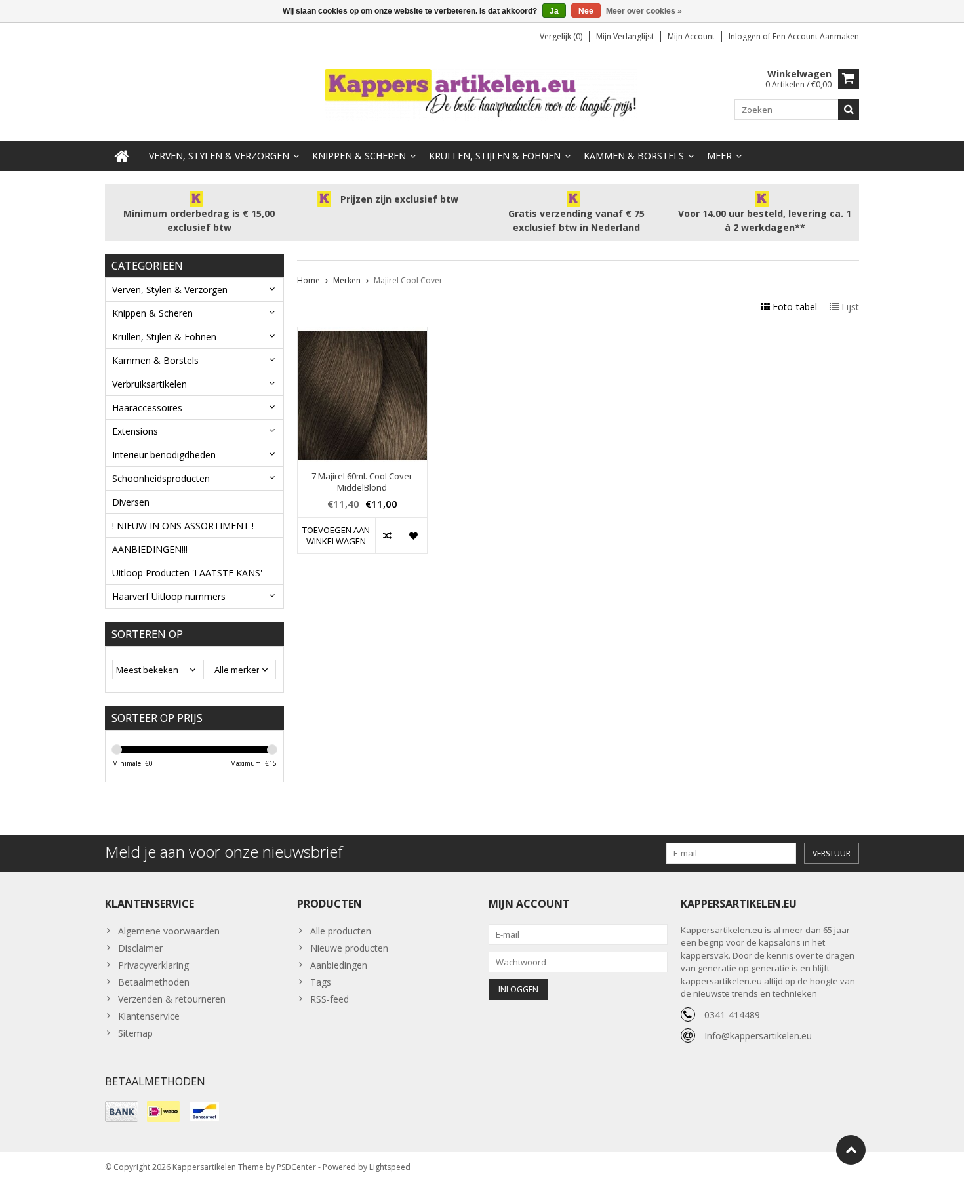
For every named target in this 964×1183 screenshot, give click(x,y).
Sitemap (135, 1033)
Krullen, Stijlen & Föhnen (495, 156)
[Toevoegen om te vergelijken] (388, 535)
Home (308, 280)
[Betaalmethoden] (121, 1111)
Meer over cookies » (644, 11)
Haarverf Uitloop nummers (169, 596)
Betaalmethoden (154, 982)
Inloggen (746, 36)
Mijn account (691, 36)
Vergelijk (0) (561, 36)
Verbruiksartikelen (149, 384)
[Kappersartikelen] (482, 94)
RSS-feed (329, 999)
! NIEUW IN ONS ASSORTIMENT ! (183, 525)
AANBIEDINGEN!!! (150, 549)
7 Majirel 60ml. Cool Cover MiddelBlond (361, 482)
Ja (554, 11)
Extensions (135, 431)
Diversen (131, 502)
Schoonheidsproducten (161, 478)
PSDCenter (296, 1167)
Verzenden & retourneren (172, 999)
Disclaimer (140, 948)
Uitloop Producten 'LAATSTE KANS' (187, 573)
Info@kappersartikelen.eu (758, 1036)
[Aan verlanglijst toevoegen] (413, 535)
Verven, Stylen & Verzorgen (219, 156)
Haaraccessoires (147, 407)
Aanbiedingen (338, 965)
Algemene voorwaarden (169, 931)
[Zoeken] (848, 109)
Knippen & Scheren (359, 156)
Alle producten (340, 931)
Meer (719, 156)
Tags (320, 982)
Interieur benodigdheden (164, 455)
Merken (347, 280)
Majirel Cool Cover (408, 280)
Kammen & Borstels (634, 156)
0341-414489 (732, 1015)
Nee (585, 11)
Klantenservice (149, 1016)
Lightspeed (390, 1167)
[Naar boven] (851, 1150)
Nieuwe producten (349, 948)
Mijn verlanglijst (625, 36)
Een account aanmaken (816, 36)
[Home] (122, 156)
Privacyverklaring (153, 965)
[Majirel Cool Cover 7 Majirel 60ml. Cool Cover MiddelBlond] (362, 334)
